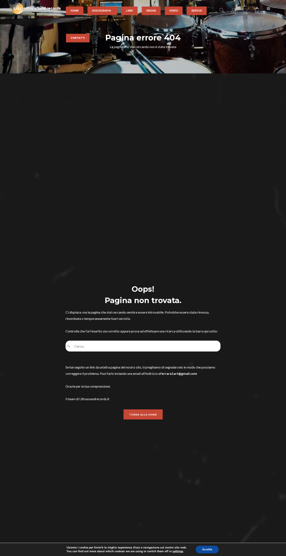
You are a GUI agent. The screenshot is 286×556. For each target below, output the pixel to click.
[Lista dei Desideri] (245, 8)
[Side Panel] (268, 8)
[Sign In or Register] (233, 8)
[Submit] (69, 346)
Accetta (207, 549)
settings (178, 551)
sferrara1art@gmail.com (177, 373)
